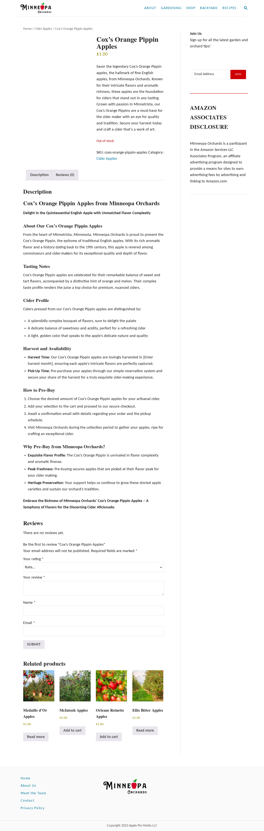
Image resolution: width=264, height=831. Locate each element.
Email (29, 623)
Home (27, 29)
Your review (34, 578)
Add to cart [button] (72, 731)
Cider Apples (43, 29)
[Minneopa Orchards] (62, 8)
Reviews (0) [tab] (65, 175)
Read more (36, 737)
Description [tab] (39, 175)
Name (29, 603)
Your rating (33, 559)
